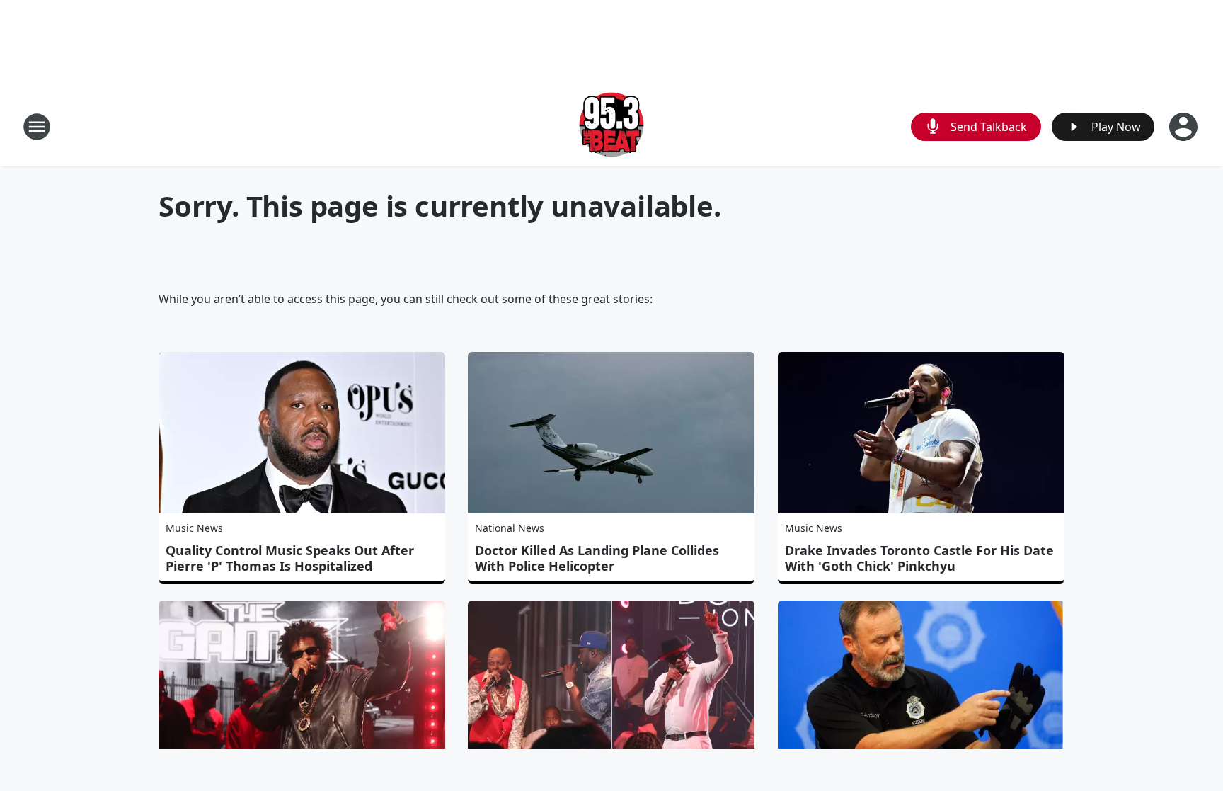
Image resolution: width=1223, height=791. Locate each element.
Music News (194, 528)
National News (509, 528)
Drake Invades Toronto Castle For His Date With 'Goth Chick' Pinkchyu (919, 558)
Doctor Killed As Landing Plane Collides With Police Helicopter (597, 558)
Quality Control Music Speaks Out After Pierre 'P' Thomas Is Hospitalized (290, 558)
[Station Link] (611, 126)
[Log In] (1184, 127)
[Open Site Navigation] (37, 127)
